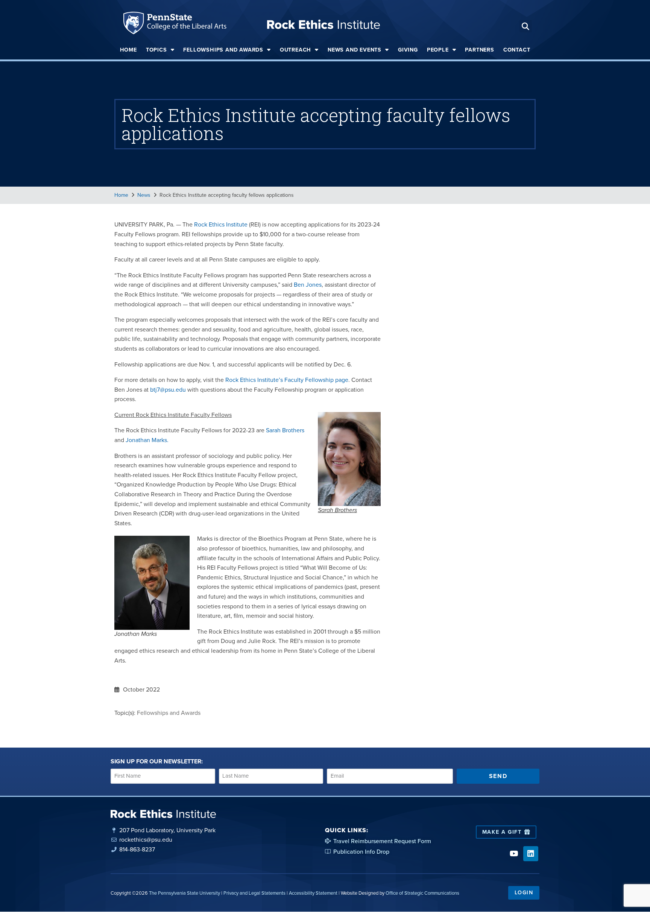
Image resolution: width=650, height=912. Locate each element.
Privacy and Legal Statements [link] (254, 893)
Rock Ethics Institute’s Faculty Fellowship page (286, 379)
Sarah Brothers (285, 430)
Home (128, 50)
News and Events (354, 50)
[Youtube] (513, 853)
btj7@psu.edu (168, 389)
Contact (516, 50)
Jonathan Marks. (147, 440)
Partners (479, 50)
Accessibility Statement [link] (313, 893)
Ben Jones (308, 284)
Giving (408, 50)
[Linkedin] (530, 853)
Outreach (295, 50)
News (143, 195)
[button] (525, 26)
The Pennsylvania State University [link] (184, 893)
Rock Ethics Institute (221, 224)
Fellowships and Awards (223, 50)
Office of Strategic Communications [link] (422, 893)
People (438, 50)
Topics (156, 50)
